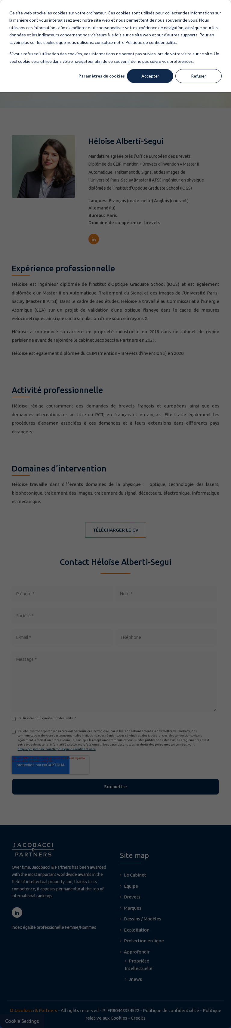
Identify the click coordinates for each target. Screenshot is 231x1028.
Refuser (198, 75)
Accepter (150, 75)
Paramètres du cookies (102, 75)
